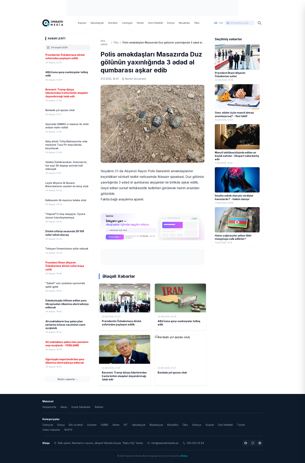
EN (221, 23)
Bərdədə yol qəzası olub (172, 372)
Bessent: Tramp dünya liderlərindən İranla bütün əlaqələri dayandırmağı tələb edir (124, 376)
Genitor (152, 227)
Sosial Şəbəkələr (81, 406)
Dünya (171, 22)
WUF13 (68, 429)
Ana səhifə (104, 42)
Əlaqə (63, 406)
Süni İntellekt (155, 22)
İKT (126, 424)
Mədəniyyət (156, 424)
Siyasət (82, 22)
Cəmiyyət (127, 22)
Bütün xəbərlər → (68, 379)
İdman (140, 22)
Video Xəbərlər (51, 429)
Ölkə (196, 22)
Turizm (241, 424)
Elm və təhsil (76, 424)
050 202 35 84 (195, 442)
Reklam (99, 406)
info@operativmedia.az (164, 442)
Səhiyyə (196, 424)
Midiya (184, 456)
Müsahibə (184, 22)
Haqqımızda (49, 406)
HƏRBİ (104, 424)
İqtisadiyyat (97, 22)
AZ (215, 23)
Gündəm (113, 22)
